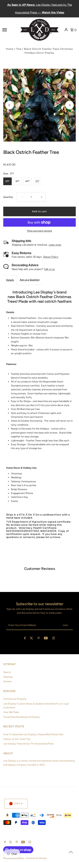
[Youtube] (46, 639)
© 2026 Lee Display (13, 858)
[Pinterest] (39, 639)
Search (7, 672)
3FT (17, 181)
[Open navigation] (10, 29)
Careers (7, 681)
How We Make (11, 712)
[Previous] (9, 105)
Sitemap (8, 676)
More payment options (39, 230)
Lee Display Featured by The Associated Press (28, 743)
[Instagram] (53, 639)
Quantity (8, 197)
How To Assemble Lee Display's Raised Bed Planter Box (33, 734)
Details (10, 279)
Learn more (55, 244)
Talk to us (49, 269)
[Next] (69, 105)
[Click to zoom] (69, 75)
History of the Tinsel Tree (16, 739)
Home (9, 48)
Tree (18, 48)
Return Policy (50, 256)
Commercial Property (14, 698)
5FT (37, 181)
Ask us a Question (30, 279)
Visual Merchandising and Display (21, 716)
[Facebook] (25, 639)
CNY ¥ (19, 803)
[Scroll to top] (71, 852)
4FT (27, 181)
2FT (7, 181)
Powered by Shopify (36, 858)
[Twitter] (31, 639)
